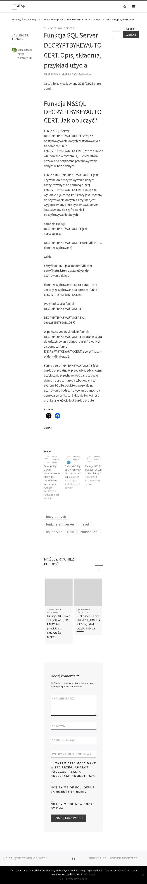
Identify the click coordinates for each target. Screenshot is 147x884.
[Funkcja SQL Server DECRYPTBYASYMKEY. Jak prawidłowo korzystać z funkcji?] (52, 460)
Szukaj (130, 29)
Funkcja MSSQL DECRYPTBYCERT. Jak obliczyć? (93, 470)
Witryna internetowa (72, 754)
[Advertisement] (129, 98)
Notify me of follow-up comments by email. (73, 789)
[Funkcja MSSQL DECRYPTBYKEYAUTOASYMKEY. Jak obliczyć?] (73, 460)
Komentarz (63, 698)
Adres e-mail (64, 739)
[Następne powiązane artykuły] (99, 569)
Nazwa (58, 726)
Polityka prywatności (76, 878)
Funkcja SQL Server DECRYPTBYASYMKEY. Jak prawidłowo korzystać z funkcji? (52, 477)
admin (54, 74)
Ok (61, 878)
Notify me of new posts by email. (73, 806)
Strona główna (19, 19)
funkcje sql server (39, 19)
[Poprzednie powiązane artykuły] (90, 569)
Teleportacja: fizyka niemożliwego (25, 53)
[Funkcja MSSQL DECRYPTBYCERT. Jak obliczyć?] (94, 460)
